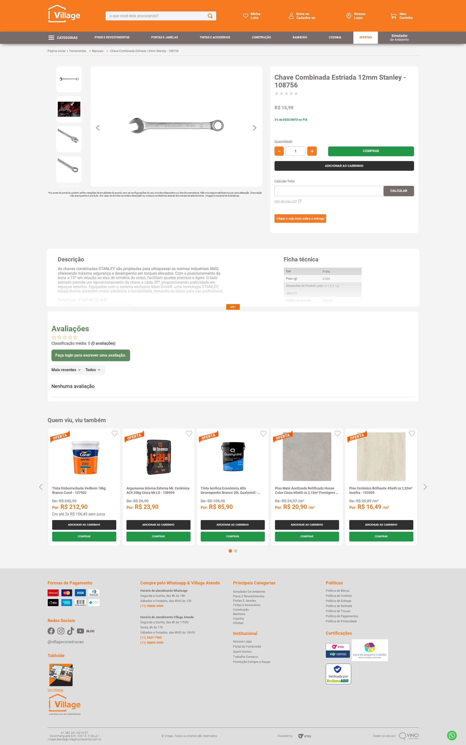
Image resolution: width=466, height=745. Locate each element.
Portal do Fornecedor (247, 646)
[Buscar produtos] (211, 15)
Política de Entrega (338, 601)
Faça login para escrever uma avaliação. (90, 355)
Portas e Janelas (164, 37)
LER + (233, 307)
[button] (300, 218)
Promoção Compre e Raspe (251, 662)
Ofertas (365, 37)
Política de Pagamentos (342, 616)
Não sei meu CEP (286, 201)
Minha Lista (255, 16)
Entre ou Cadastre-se (305, 16)
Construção (261, 37)
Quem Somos (242, 651)
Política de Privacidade (341, 621)
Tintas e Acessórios (215, 37)
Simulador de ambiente (249, 591)
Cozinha (335, 37)
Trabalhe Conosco (245, 657)
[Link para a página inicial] (57, 51)
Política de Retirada (339, 606)
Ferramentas (77, 51)
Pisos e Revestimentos (112, 37)
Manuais (97, 51)
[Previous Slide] (40, 487)
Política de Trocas (338, 611)
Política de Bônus (338, 590)
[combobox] (161, 15)
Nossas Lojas (360, 16)
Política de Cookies (339, 596)
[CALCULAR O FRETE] (398, 191)
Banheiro (300, 37)
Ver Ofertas (55, 690)
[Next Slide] (425, 487)
